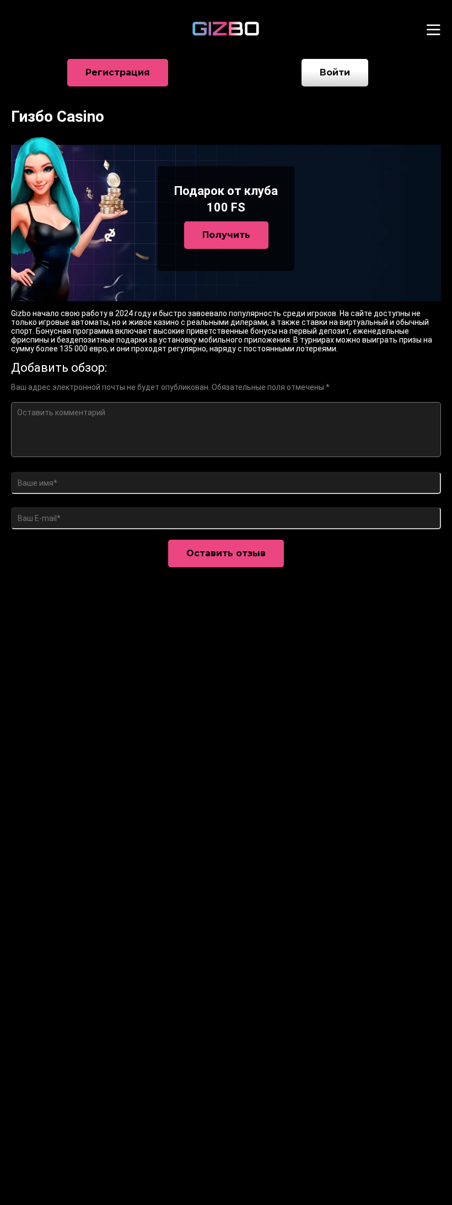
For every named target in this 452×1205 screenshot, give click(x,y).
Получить (226, 235)
